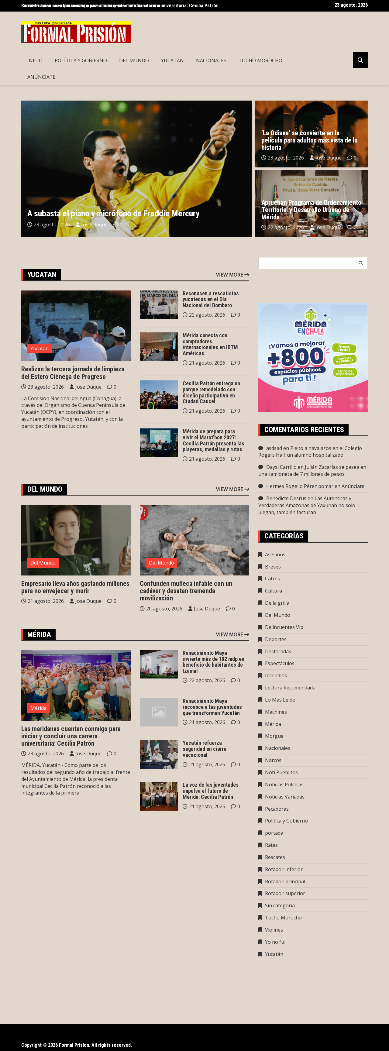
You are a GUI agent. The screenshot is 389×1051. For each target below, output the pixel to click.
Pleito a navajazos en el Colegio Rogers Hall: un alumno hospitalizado (310, 452)
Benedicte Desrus (286, 498)
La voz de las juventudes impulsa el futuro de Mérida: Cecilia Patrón (211, 790)
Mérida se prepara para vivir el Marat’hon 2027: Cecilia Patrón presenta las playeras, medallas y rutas (213, 440)
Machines (276, 712)
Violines (274, 929)
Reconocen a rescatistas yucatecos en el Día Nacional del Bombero (211, 299)
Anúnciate (41, 77)
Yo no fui (275, 942)
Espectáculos (279, 663)
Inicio (35, 60)
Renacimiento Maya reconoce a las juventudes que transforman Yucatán (212, 707)
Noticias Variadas (285, 796)
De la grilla (277, 602)
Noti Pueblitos (281, 772)
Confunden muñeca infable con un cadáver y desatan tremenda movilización (186, 591)
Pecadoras (277, 808)
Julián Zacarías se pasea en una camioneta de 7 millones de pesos (312, 470)
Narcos (273, 760)
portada (274, 832)
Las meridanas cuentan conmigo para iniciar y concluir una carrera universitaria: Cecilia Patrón (71, 736)
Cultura (273, 590)
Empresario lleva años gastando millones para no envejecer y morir (75, 587)
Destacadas (278, 651)
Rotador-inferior (284, 869)
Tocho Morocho (260, 60)
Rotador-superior (285, 893)
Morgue (274, 736)
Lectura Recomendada (290, 687)
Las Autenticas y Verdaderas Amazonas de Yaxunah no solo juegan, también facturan (306, 505)
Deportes (276, 639)
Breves (273, 566)
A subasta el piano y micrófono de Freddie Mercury (113, 213)
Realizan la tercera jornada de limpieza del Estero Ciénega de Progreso (72, 372)
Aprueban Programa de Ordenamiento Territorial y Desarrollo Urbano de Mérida (311, 210)
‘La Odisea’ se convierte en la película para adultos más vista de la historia (309, 140)
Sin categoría (280, 905)
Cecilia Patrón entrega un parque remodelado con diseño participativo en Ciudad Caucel (211, 392)
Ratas (271, 845)
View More (230, 274)
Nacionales (211, 60)
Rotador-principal (285, 881)
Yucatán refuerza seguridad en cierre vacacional (204, 749)
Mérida (38, 708)
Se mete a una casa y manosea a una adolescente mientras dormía (90, 6)
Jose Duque (94, 224)
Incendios (276, 675)
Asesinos (275, 554)
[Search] (361, 263)
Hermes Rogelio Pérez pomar (299, 486)
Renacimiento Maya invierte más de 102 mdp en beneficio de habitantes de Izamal (213, 662)
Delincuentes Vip (284, 627)
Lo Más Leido (280, 699)
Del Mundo (134, 60)
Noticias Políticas (284, 784)
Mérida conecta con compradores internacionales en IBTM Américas (210, 344)
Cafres (272, 578)
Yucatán (172, 60)
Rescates (275, 857)
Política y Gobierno (81, 60)
